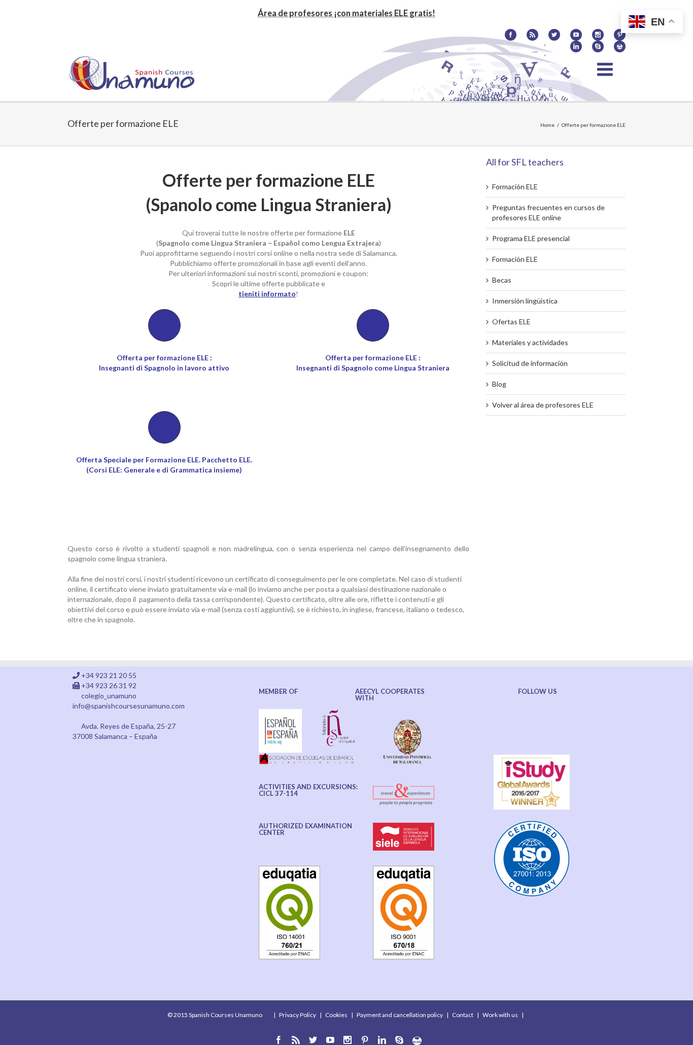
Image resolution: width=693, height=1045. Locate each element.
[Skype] (598, 46)
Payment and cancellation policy (400, 1015)
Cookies (336, 1015)
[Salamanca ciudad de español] (339, 714)
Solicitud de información (530, 363)
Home (547, 125)
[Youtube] (576, 35)
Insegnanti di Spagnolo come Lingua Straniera (372, 367)
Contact (462, 1015)
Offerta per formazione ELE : (373, 357)
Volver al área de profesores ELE (543, 404)
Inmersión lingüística (525, 300)
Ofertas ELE (511, 321)
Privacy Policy (297, 1015)
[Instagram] (598, 35)
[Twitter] (554, 35)
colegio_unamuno (108, 695)
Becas (501, 280)
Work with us (500, 1015)
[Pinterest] (620, 35)
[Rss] (532, 35)
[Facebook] (510, 35)
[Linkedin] (576, 46)
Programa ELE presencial (531, 238)
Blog (499, 384)
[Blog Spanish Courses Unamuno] (620, 46)
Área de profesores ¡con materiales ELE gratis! (346, 13)
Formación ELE (515, 186)
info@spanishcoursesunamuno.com (129, 705)
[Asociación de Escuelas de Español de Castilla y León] (307, 757)
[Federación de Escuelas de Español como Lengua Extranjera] (280, 714)
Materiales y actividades (530, 342)
